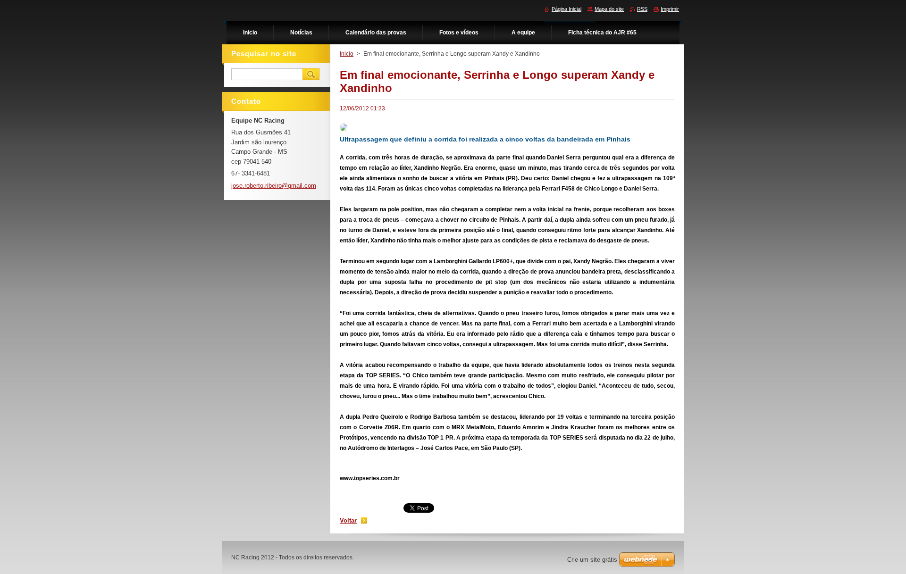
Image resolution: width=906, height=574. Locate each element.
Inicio (346, 54)
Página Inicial (566, 9)
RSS (642, 9)
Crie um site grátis (592, 559)
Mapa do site (609, 9)
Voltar (348, 520)
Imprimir (670, 9)
